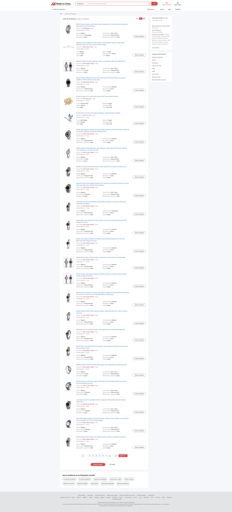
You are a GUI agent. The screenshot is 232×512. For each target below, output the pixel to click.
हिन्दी (152, 497)
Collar (153, 68)
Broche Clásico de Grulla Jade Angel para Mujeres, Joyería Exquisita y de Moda (98, 113)
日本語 (90, 497)
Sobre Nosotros (81, 495)
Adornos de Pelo (156, 66)
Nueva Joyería (129, 479)
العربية (140, 497)
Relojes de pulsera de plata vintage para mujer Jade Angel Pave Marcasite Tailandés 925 (100, 61)
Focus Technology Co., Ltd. (112, 502)
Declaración (90, 495)
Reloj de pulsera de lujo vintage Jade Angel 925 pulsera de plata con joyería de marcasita (101, 437)
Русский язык (128, 497)
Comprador (150, 9)
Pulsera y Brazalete (157, 57)
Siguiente (123, 456)
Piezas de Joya (156, 77)
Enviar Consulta (139, 36)
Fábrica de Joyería (69, 483)
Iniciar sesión (177, 5)
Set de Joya (155, 74)
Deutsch (108, 497)
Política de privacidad (112, 495)
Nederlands (146, 497)
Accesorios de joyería (69, 479)
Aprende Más (156, 48)
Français (96, 497)
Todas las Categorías (59, 9)
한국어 (135, 497)
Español (102, 497)
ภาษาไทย (157, 497)
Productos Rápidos (141, 495)
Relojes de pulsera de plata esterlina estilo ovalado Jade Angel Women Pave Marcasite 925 (101, 365)
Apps (169, 9)
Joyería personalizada (100, 479)
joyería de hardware (122, 483)
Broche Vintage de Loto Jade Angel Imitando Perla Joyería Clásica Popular (97, 96)
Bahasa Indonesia (117, 499)
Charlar (113, 464)
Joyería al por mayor (115, 479)
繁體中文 (85, 497)
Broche (154, 60)
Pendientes (155, 63)
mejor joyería (94, 483)
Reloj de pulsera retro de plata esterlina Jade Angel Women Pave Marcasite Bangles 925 (100, 329)
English (73, 497)
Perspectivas (151, 495)
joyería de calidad (82, 483)
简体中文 (79, 497)
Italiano (121, 497)
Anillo (153, 71)
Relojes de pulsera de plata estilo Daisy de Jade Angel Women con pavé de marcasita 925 (101, 166)
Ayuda (162, 9)
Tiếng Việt (169, 497)
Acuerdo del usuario (100, 495)
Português (114, 497)
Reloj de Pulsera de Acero (159, 80)
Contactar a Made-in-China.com (127, 495)
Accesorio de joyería (84, 479)
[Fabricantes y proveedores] (61, 4)
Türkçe (163, 497)
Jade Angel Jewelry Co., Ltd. (160, 18)
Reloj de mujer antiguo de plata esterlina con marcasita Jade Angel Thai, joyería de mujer (100, 257)
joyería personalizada (108, 483)
